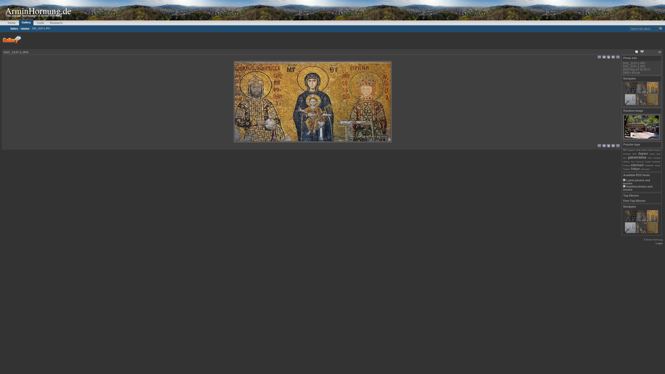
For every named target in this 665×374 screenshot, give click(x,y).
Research (56, 22)
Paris (650, 158)
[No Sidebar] (653, 52)
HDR (634, 154)
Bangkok (631, 150)
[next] (613, 56)
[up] (609, 56)
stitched (637, 165)
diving (644, 150)
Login (659, 243)
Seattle (648, 162)
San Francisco (637, 162)
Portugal (656, 158)
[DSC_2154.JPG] (652, 104)
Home (12, 22)
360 (625, 150)
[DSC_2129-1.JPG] (641, 92)
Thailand (626, 169)
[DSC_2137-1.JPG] (652, 92)
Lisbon (652, 154)
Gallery (26, 22)
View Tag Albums (634, 200)
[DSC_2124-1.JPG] (630, 92)
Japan (643, 153)
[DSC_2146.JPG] (641, 104)
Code (40, 22)
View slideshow (637, 52)
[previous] (604, 56)
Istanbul (25, 28)
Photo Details (642, 52)
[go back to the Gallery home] (12, 39)
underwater (645, 169)
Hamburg (627, 154)
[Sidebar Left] (646, 52)
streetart (649, 165)
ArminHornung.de (38, 10)
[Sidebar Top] (649, 52)
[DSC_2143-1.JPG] (630, 104)
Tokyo (635, 169)
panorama (637, 157)
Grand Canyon (654, 150)
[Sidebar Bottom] (656, 52)
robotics (626, 162)
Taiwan (657, 165)
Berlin (638, 150)
